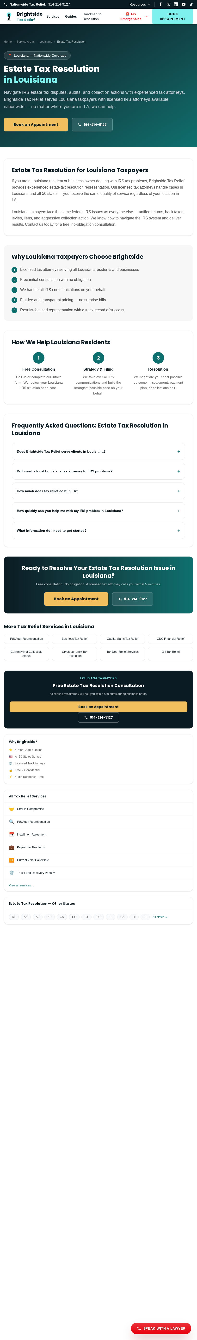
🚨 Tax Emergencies (131, 16)
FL (110, 917)
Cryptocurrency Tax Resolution (74, 654)
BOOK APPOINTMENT (172, 16)
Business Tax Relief (74, 638)
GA (122, 917)
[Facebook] (160, 4)
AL (14, 917)
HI (134, 917)
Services (52, 16)
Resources (137, 4)
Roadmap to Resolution (92, 16)
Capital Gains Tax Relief (122, 638)
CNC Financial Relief (171, 638)
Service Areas (26, 41)
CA (62, 917)
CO (74, 917)
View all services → (21, 885)
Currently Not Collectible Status (27, 654)
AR (50, 917)
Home (8, 41)
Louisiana (45, 41)
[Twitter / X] (168, 4)
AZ (37, 917)
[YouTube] (183, 4)
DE (99, 917)
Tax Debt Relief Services (123, 651)
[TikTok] (191, 4)
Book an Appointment (35, 124)
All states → (160, 917)
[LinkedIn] (176, 4)
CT (86, 917)
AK (26, 917)
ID (145, 917)
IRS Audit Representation (26, 638)
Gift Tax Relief (171, 651)
